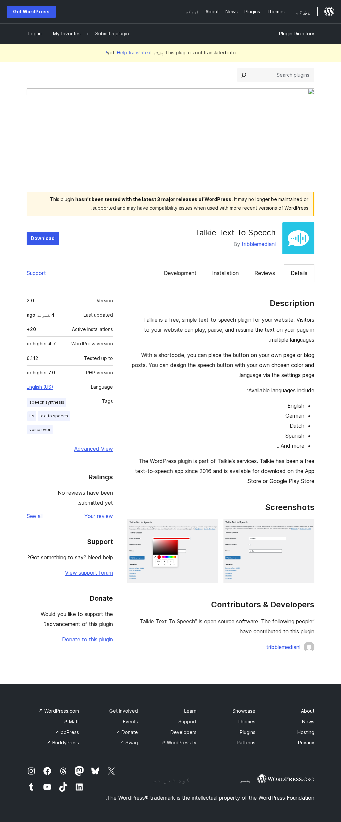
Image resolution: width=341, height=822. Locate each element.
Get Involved (123, 711)
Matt (71, 721)
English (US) (40, 387)
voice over (40, 429)
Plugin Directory (296, 33)
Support (36, 273)
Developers (183, 732)
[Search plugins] (243, 75)
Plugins (247, 732)
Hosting (305, 732)
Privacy (306, 742)
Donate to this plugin (87, 639)
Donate (127, 732)
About (307, 711)
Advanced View (93, 448)
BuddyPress (63, 742)
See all (35, 516)
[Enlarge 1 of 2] (305, 528)
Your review (98, 516)
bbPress (67, 732)
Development (180, 273)
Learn (190, 711)
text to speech (54, 415)
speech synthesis (46, 402)
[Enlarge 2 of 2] (209, 528)
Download (43, 238)
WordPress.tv (178, 742)
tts (31, 415)
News (308, 721)
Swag (129, 742)
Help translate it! (129, 52)
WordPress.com (59, 711)
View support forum (89, 572)
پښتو (245, 780)
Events (130, 721)
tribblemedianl (259, 244)
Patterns (246, 742)
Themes (246, 721)
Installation (225, 273)
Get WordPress (31, 11)
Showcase (243, 711)
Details (299, 273)
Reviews (264, 273)
